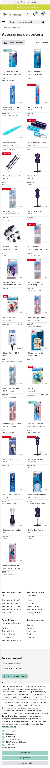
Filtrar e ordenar (16, 43)
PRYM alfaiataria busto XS (35, 460)
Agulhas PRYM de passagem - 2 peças (12, 73)
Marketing (10, 737)
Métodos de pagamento (12, 668)
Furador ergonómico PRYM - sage (12, 390)
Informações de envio (11, 664)
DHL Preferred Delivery (16, 742)
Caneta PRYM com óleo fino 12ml (11, 108)
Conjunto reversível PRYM (11, 177)
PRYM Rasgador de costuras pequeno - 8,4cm (36, 73)
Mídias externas (13, 739)
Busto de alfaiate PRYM (35, 177)
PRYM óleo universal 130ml (12, 496)
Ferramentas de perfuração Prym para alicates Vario (11, 248)
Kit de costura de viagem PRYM (35, 354)
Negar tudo (25, 758)
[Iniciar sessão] (27, 14)
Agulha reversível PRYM (35, 108)
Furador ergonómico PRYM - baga (37, 319)
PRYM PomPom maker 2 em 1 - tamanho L (35, 390)
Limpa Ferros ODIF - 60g (11, 354)
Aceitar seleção (25, 763)
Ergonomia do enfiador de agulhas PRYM (12, 283)
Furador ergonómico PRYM (12, 531)
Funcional (10, 745)
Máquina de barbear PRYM (12, 460)
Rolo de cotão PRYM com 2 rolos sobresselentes (37, 144)
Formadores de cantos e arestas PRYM (10, 144)
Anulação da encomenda (15, 676)
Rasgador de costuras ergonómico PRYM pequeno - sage (12, 212)
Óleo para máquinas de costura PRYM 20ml (37, 496)
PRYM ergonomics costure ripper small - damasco (37, 283)
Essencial (10, 731)
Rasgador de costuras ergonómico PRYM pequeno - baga (37, 248)
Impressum (22, 721)
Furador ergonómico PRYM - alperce (12, 425)
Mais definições (9, 747)
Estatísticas (11, 734)
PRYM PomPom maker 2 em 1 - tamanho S (10, 319)
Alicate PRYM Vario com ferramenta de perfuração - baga (11, 567)
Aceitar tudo (25, 753)
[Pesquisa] (43, 22)
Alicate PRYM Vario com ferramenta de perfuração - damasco (36, 425)
